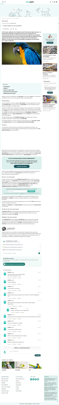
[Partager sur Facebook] (13, 29)
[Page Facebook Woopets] (52, 2)
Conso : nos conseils (5, 386)
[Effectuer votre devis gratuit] (22, 162)
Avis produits (18, 391)
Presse (17, 386)
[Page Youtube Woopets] (56, 2)
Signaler (19, 277)
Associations (18, 384)
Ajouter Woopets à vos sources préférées (12, 25)
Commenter (37, 355)
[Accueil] (29, 2)
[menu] (3, 2)
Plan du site (22, 403)
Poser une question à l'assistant (10, 253)
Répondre (14, 277)
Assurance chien (5, 391)
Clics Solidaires (4, 384)
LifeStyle (3, 382)
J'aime (10, 277)
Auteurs (17, 380)
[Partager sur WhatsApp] (11, 29)
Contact (17, 389)
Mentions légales (28, 403)
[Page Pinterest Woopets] (33, 379)
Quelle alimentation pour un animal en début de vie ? (50, 380)
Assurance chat (4, 393)
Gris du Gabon (27, 154)
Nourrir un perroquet (9, 90)
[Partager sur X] (16, 29)
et (20, 183)
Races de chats (4, 380)
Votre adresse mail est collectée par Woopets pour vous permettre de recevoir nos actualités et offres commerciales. (22, 193)
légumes (25, 183)
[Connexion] (50, 2)
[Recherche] (5, 2)
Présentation (7, 86)
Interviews (3, 389)
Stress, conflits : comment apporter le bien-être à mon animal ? (50, 384)
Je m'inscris (31, 191)
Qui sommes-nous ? (20, 378)
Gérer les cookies (36, 403)
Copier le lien (6, 28)
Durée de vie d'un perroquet (10, 91)
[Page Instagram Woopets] (54, 2)
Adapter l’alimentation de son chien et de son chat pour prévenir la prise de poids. (50, 389)
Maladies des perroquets (9, 93)
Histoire (5, 88)
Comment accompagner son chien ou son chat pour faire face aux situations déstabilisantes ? (50, 394)
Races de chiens (4, 378)
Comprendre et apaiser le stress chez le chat (50, 398)
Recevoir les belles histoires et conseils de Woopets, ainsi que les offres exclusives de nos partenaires (50, 89)
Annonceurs (18, 382)
